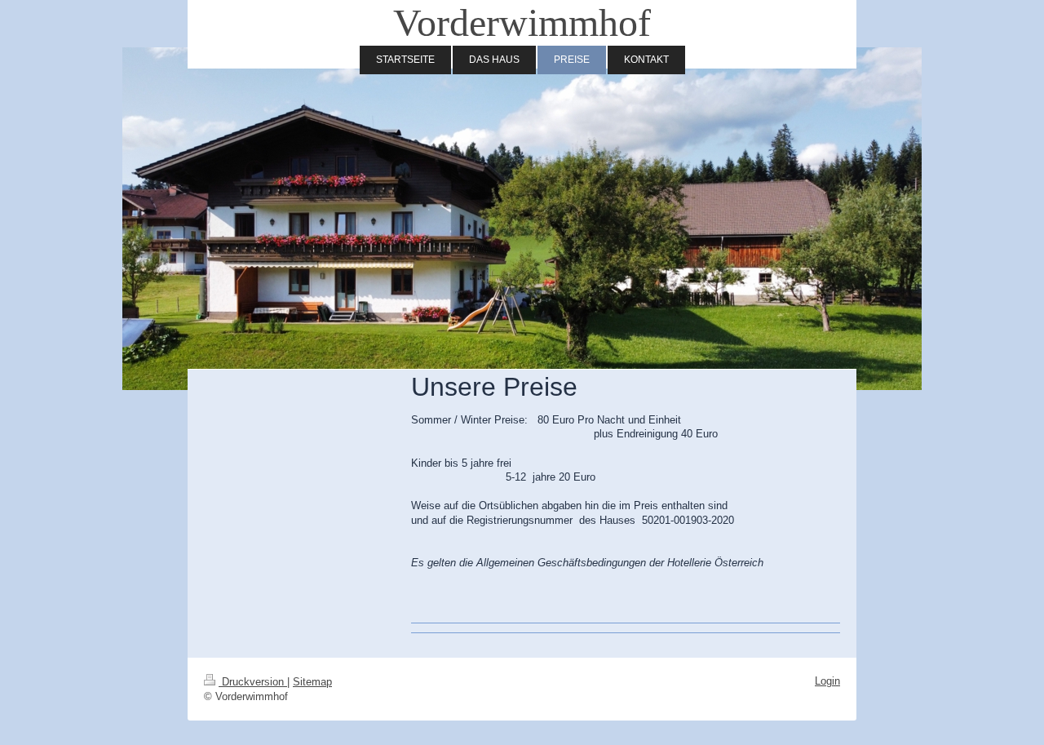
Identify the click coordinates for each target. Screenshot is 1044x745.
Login (827, 681)
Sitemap (312, 682)
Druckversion (253, 682)
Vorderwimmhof (522, 22)
